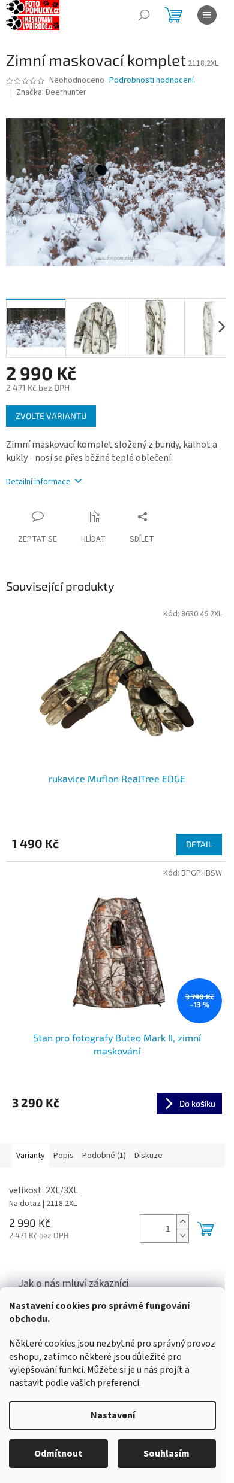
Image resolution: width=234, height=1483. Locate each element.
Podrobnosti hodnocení (151, 80)
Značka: (51, 92)
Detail (199, 844)
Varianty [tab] (30, 1156)
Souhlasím (166, 1453)
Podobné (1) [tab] (104, 1156)
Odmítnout (58, 1453)
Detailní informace (38, 482)
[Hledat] (144, 15)
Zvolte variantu (51, 416)
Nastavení (113, 1415)
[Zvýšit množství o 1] (182, 1222)
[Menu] (207, 15)
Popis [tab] (63, 1156)
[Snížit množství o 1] (182, 1235)
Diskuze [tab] (148, 1156)
